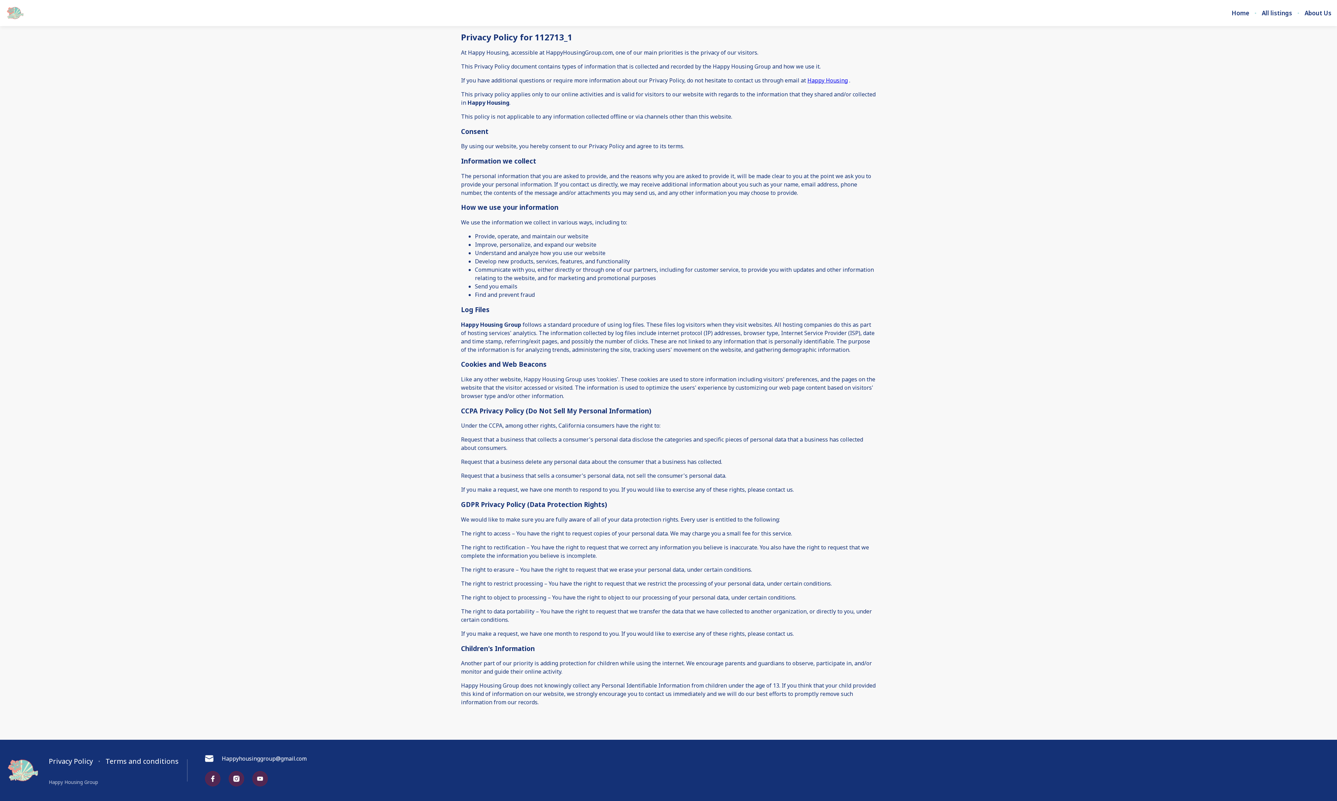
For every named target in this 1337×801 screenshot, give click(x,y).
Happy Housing (827, 80)
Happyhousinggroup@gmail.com (264, 758)
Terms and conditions (142, 761)
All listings (1277, 13)
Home (1240, 13)
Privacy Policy (71, 761)
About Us (1318, 13)
